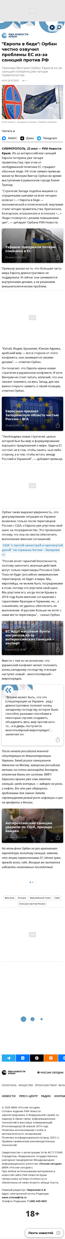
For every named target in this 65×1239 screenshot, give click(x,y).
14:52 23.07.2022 (10, 80)
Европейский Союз (40, 898)
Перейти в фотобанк (47, 122)
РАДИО (46, 1097)
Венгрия (9, 898)
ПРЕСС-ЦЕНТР (28, 1097)
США (57, 898)
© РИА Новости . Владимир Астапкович (19, 122)
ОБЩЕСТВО (25, 1085)
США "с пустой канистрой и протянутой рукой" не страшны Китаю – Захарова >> (33, 550)
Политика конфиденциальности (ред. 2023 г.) (30, 1138)
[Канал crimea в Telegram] (9, 1058)
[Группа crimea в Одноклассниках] (51, 1058)
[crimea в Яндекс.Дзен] (37, 1058)
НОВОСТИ (9, 1097)
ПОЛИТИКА (9, 1085)
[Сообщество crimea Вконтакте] (23, 1058)
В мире (22, 898)
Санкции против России (32, 904)
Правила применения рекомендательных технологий (28, 1143)
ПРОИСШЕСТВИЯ (46, 1085)
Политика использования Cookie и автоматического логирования (24, 1132)
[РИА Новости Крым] (15, 35)
